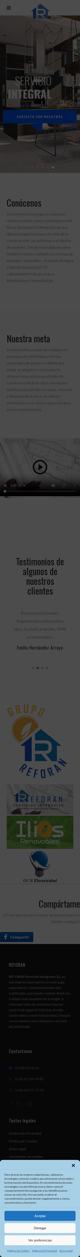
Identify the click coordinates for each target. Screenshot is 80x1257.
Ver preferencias (40, 1240)
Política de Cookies (18, 1250)
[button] (73, 1165)
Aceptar (40, 1216)
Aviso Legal (66, 1250)
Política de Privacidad (44, 1250)
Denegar (40, 1228)
